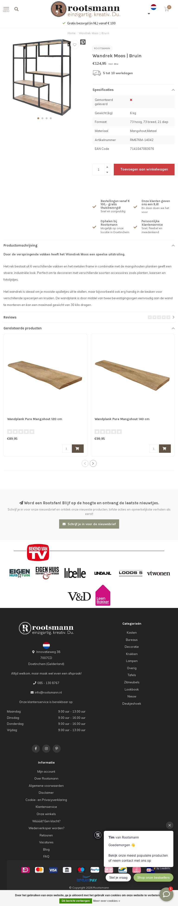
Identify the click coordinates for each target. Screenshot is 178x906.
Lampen (132, 661)
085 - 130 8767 (48, 683)
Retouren (46, 835)
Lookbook (132, 689)
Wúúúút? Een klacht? (46, 821)
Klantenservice (46, 807)
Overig (132, 668)
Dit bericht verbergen (76, 901)
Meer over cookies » (106, 901)
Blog (46, 849)
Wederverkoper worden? (46, 828)
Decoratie (132, 647)
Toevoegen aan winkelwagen (144, 169)
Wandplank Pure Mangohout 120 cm (34, 419)
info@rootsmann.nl (48, 692)
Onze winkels (46, 814)
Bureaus (132, 640)
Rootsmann (102, 48)
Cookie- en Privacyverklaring (46, 800)
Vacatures (46, 842)
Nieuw (131, 696)
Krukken (132, 654)
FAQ (46, 856)
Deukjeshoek (131, 703)
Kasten (132, 632)
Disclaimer (46, 792)
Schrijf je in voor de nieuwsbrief (91, 524)
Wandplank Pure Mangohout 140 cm (122, 419)
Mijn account (46, 771)
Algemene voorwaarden (46, 785)
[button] (38, 118)
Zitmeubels (132, 682)
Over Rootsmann (46, 778)
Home (72, 33)
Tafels (132, 675)
